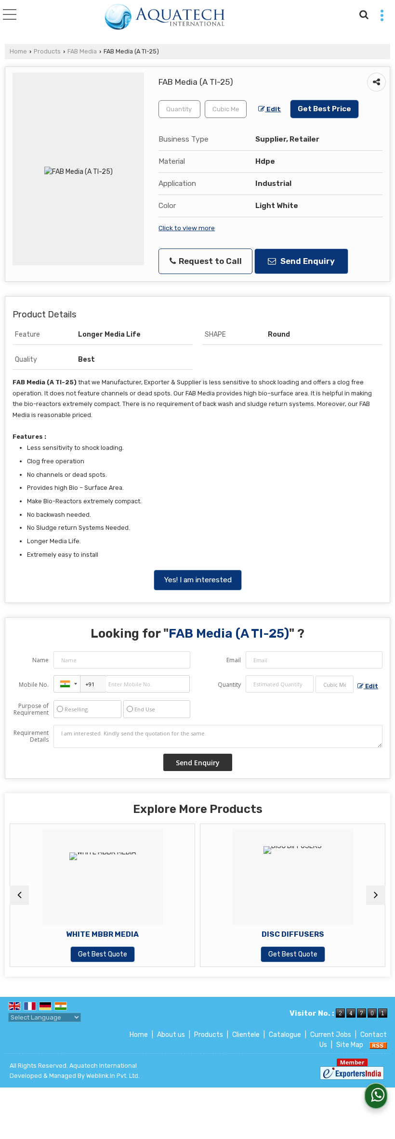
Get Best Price (324, 109)
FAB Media (82, 51)
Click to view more (186, 228)
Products (47, 51)
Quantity (229, 685)
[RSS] (378, 1045)
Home (18, 51)
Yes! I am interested (198, 580)
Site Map (349, 1045)
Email (233, 660)
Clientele (246, 1035)
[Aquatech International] (165, 17)
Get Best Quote (102, 954)
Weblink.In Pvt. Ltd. (113, 1075)
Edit (273, 109)
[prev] (19, 895)
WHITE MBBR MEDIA (102, 934)
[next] (375, 895)
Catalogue (285, 1035)
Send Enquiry (306, 261)
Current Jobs (330, 1035)
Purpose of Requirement (31, 709)
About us (171, 1035)
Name (40, 660)
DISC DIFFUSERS (293, 934)
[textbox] (226, 109)
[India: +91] (66, 684)
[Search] (362, 13)
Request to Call (209, 261)
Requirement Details (31, 736)
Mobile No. (34, 685)
